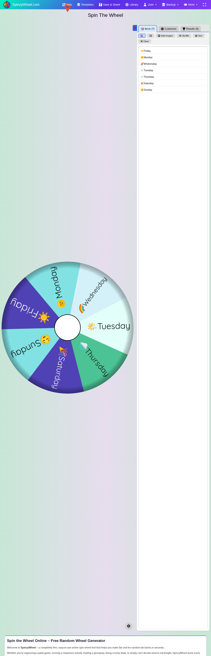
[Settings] (128, 626)
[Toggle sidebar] (135, 28)
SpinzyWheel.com (25, 4)
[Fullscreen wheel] (204, 5)
